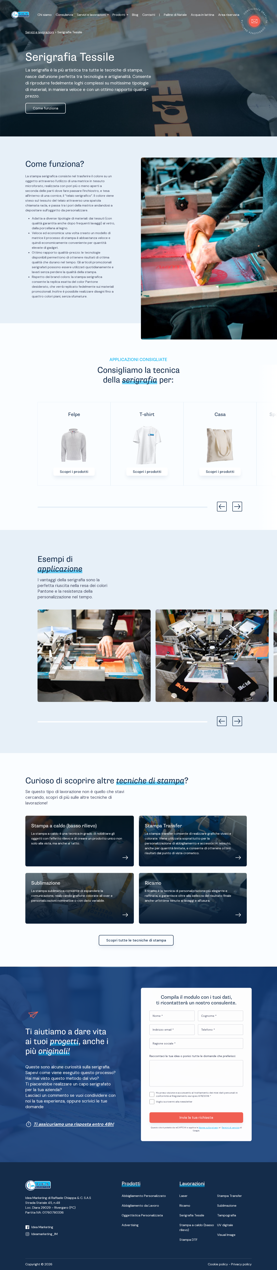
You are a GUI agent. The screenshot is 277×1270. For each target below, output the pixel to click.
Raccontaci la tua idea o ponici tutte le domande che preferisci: (192, 1056)
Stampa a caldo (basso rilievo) (196, 1227)
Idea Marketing (42, 1227)
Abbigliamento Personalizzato (144, 1196)
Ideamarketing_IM (44, 1234)
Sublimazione (226, 1205)
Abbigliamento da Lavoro (140, 1205)
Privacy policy (241, 1264)
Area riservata (228, 15)
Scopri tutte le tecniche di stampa (136, 940)
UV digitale (225, 1225)
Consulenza (64, 15)
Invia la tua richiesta (196, 1117)
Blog (135, 15)
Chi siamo (45, 15)
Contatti (148, 15)
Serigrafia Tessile (191, 1215)
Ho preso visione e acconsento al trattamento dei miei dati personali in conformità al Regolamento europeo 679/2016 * (197, 1094)
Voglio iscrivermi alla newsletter (174, 1101)
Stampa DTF (188, 1240)
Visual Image (226, 1235)
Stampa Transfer (229, 1196)
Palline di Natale (175, 15)
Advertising (130, 1225)
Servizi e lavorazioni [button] (91, 15)
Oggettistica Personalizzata (142, 1215)
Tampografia (226, 1215)
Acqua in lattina (202, 15)
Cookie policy (218, 1264)
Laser (183, 1196)
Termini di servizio (230, 1127)
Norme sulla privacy (208, 1127)
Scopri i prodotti (74, 471)
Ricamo (184, 1205)
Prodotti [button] (119, 15)
